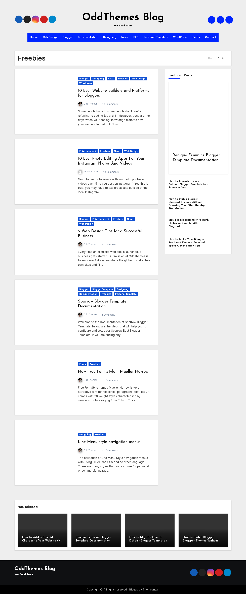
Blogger (68, 37)
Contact (210, 37)
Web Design (50, 37)
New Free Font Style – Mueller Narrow (113, 372)
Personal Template (156, 37)
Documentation (88, 37)
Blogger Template (102, 289)
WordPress (180, 37)
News (124, 37)
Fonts (82, 364)
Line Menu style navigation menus (109, 442)
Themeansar (151, 589)
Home (33, 37)
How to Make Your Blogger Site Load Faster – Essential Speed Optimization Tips (187, 242)
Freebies (123, 78)
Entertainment (87, 151)
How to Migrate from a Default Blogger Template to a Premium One (189, 184)
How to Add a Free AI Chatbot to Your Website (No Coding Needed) (42, 541)
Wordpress (85, 83)
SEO (136, 37)
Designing (109, 37)
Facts (196, 37)
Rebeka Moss (91, 171)
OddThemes (90, 103)
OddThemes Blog (123, 18)
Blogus (133, 589)
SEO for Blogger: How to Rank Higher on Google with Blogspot (189, 223)
